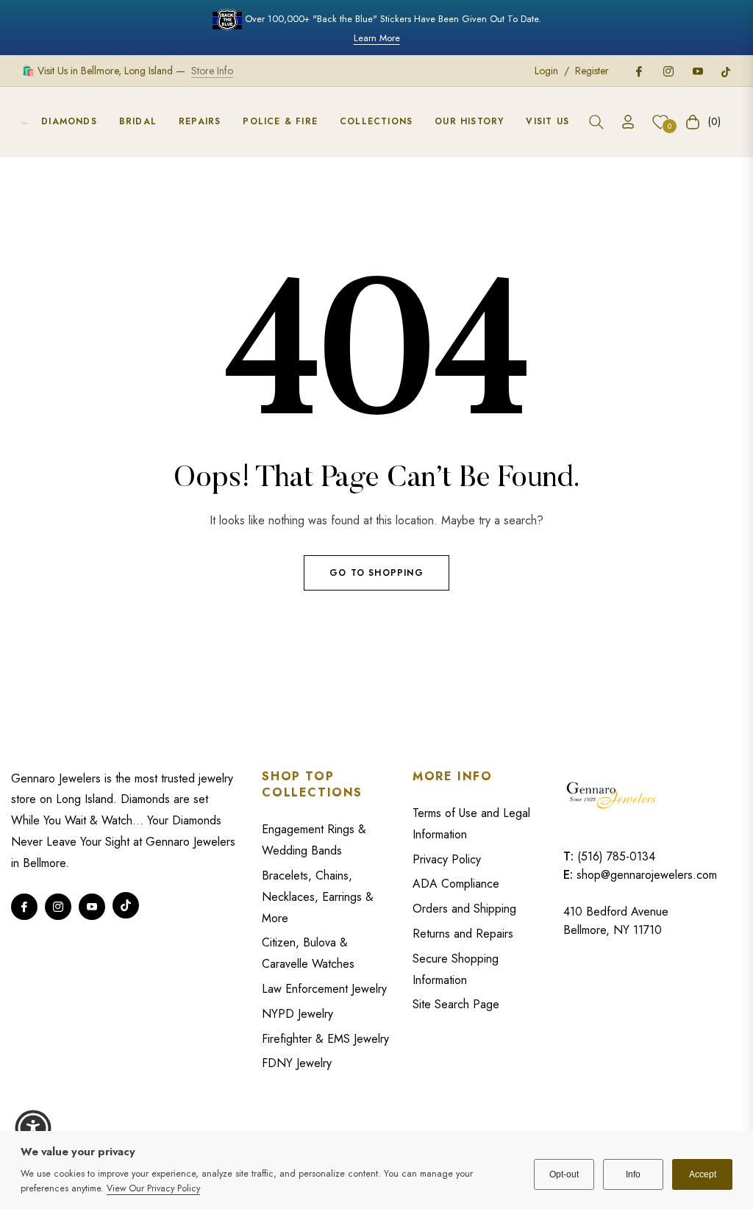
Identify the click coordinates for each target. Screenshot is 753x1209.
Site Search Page (456, 1004)
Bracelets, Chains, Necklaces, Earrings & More (318, 897)
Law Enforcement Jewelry (324, 988)
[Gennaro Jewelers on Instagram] (668, 70)
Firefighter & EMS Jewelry (325, 1038)
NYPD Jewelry (297, 1013)
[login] (628, 121)
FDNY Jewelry (297, 1063)
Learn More (377, 38)
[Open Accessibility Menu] (33, 1128)
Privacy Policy (447, 859)
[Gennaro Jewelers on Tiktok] (726, 70)
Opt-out (564, 1174)
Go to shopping (376, 572)
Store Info (212, 70)
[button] (596, 122)
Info (633, 1174)
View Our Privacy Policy (153, 1188)
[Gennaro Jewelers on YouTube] (697, 70)
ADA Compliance (456, 883)
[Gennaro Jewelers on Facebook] (638, 70)
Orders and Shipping (464, 908)
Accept (702, 1174)
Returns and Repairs (463, 933)
